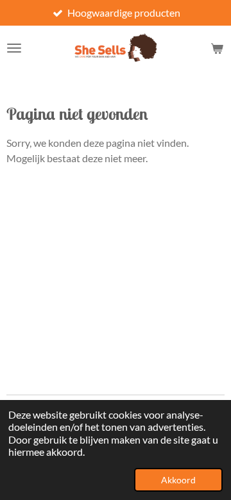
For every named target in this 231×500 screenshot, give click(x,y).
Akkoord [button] (178, 479)
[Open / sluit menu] (14, 48)
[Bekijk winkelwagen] (217, 48)
